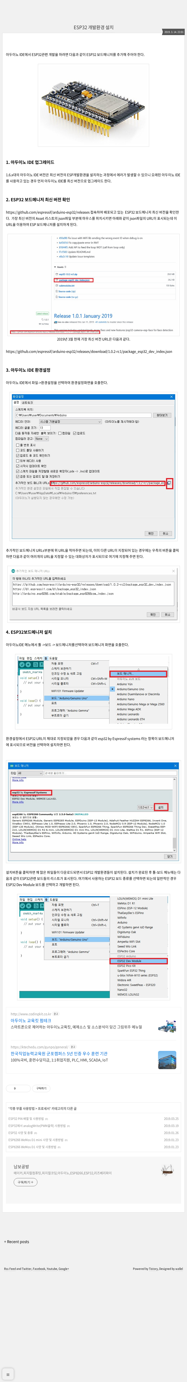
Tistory (153, 1269)
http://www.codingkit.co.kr (31, 1014)
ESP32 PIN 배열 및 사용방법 (26, 1118)
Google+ (64, 1269)
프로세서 (44, 1108)
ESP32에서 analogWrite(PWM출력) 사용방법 (37, 1125)
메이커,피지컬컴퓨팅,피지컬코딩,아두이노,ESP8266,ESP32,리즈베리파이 (63, 1173)
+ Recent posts (16, 1241)
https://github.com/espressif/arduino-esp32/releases (48, 212)
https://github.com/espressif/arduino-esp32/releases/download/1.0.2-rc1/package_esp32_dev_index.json (89, 351)
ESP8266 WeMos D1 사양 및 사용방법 (32, 1147)
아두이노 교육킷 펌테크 (31, 1020)
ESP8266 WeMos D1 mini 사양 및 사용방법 (35, 1140)
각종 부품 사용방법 (22, 1108)
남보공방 (21, 1166)
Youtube (52, 1269)
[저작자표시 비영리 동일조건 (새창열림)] (56, 1088)
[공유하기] (20, 1088)
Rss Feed (10, 1269)
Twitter (26, 1269)
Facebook (39, 1269)
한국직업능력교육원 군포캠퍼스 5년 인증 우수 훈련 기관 (59, 1053)
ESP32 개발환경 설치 (94, 27)
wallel (179, 1269)
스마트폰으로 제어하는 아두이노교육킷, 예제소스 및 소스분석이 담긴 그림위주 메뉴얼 (76, 1026)
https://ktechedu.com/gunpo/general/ (39, 1047)
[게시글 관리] (26, 1088)
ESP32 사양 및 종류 (20, 1132)
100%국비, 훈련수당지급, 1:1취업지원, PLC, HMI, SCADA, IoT (59, 1059)
